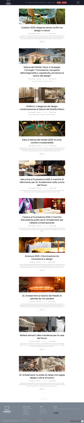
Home (27, 2)
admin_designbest (32, 33)
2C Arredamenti (32, 380)
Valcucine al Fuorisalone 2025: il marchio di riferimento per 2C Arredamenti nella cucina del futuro (42, 182)
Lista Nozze (49, 2)
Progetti (35, 2)
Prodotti (38, 2)
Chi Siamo (30, 2)
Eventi (40, 78)
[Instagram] (78, 1)
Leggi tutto (43, 41)
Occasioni (41, 2)
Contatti (53, 2)
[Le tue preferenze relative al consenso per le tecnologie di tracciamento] (82, 421)
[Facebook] (77, 1)
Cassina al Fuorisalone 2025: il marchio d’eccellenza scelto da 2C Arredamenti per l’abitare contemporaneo (42, 220)
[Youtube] (77, 3)
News (40, 33)
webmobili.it (44, 420)
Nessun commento (52, 33)
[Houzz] (78, 3)
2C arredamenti (32, 262)
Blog (45, 2)
